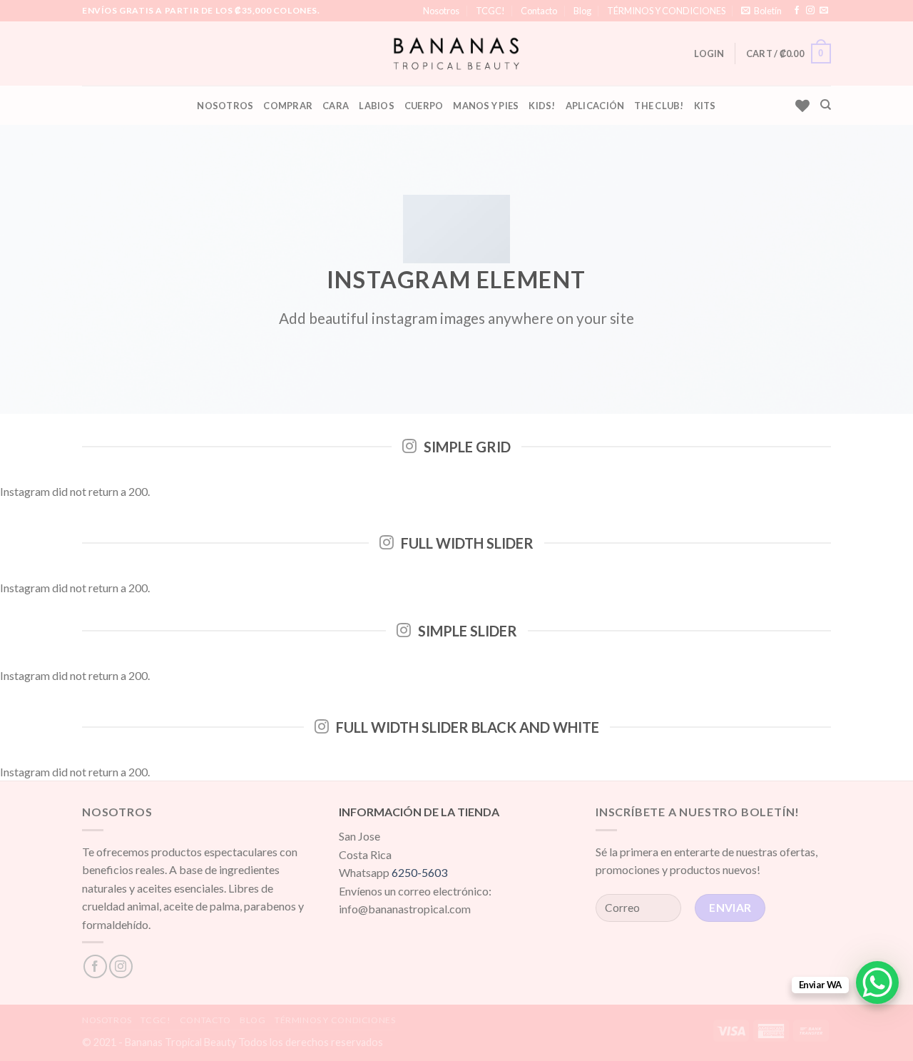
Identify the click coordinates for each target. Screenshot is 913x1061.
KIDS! (542, 105)
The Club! (658, 105)
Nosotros (441, 10)
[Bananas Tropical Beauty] (456, 53)
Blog (582, 10)
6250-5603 (419, 872)
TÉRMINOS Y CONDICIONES (666, 10)
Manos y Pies (486, 105)
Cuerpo (424, 105)
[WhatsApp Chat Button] (877, 982)
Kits (705, 105)
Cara (335, 105)
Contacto (539, 10)
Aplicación (595, 105)
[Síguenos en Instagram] (810, 11)
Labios (376, 105)
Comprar (287, 105)
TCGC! (490, 10)
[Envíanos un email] (824, 11)
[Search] (825, 104)
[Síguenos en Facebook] (796, 11)
